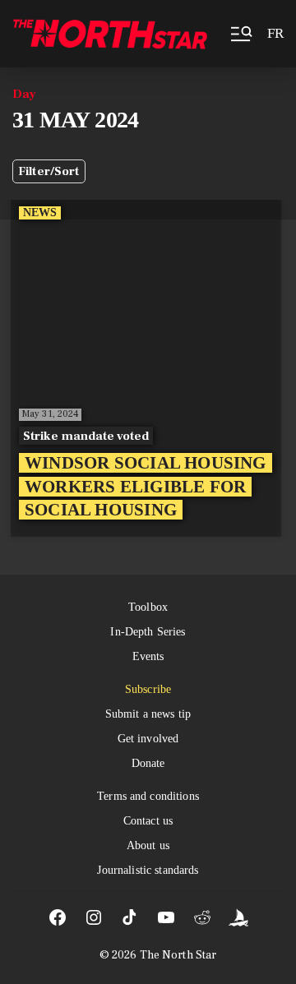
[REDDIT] (202, 917)
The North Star (178, 955)
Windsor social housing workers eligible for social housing (145, 486)
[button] (240, 34)
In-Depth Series (147, 632)
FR (275, 33)
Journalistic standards (147, 870)
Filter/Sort (49, 171)
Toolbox (148, 607)
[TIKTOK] (130, 917)
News (40, 212)
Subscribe (148, 689)
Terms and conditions (148, 796)
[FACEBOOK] (57, 917)
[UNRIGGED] (238, 917)
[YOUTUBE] (166, 917)
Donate (148, 763)
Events (148, 656)
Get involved (148, 738)
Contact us (148, 821)
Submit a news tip (148, 714)
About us (148, 845)
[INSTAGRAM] (94, 917)
